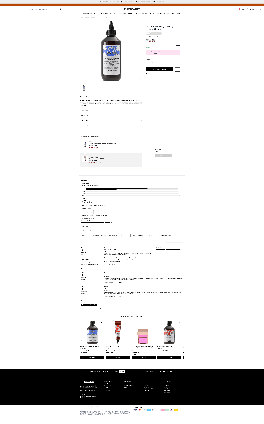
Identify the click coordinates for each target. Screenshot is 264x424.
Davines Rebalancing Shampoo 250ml (89, 346)
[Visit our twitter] (160, 371)
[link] (250, 9)
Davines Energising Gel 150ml (113, 346)
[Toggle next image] (141, 51)
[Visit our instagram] (164, 371)
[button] (163, 33)
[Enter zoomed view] (139, 79)
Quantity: (148, 59)
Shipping (106, 387)
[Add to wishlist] (177, 69)
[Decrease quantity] (148, 63)
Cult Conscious (127, 388)
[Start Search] (60, 9)
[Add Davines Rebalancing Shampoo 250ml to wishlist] (102, 322)
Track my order (107, 390)
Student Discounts (168, 388)
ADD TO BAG (92, 357)
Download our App (128, 385)
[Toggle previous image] (81, 51)
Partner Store (167, 392)
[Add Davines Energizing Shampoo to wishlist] (179, 322)
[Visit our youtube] (167, 371)
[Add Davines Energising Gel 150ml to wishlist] (127, 322)
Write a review (159, 36)
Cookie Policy (147, 387)
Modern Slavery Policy (149, 388)
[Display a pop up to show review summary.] (143, 352)
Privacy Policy (147, 385)
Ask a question (167, 36)
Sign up (122, 371)
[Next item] (182, 340)
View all (178, 45)
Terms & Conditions (148, 383)
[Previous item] (81, 340)
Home (82, 17)
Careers (125, 387)
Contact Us (106, 383)
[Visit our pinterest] (170, 371)
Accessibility (146, 390)
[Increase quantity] (157, 63)
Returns (105, 388)
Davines (87, 17)
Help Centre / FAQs (108, 385)
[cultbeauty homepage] (132, 9)
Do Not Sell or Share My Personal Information (88, 397)
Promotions (166, 385)
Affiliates (165, 387)
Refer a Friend (167, 390)
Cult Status (166, 383)
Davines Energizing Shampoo (164, 346)
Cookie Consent (84, 394)
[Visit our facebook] (157, 371)
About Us (126, 383)
